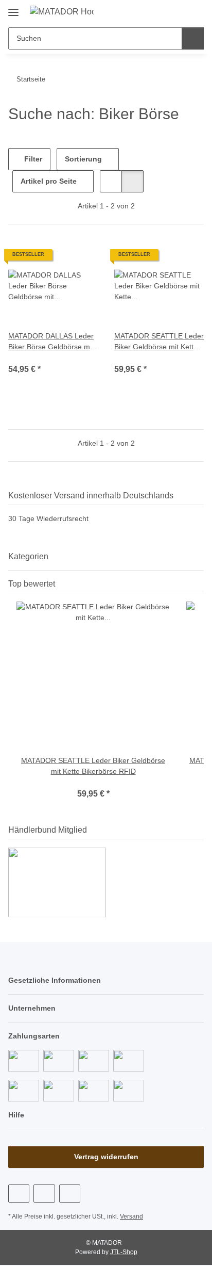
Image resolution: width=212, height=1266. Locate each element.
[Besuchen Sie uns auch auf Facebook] (18, 1193)
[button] (163, 11)
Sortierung (83, 159)
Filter (32, 159)
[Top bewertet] (201, 584)
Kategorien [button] (28, 556)
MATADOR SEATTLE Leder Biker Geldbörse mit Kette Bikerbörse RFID (159, 342)
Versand (131, 1216)
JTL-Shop (123, 1252)
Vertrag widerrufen (106, 1157)
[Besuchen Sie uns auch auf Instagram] (69, 1193)
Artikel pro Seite (49, 181)
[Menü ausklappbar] (13, 8)
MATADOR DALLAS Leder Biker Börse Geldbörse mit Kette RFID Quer (51, 342)
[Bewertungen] (22, 357)
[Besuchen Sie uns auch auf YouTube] (44, 1193)
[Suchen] (193, 38)
